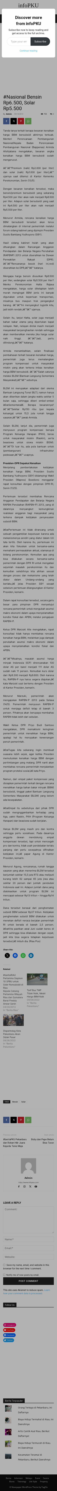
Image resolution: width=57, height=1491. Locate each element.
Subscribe (40, 41)
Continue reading (28, 50)
